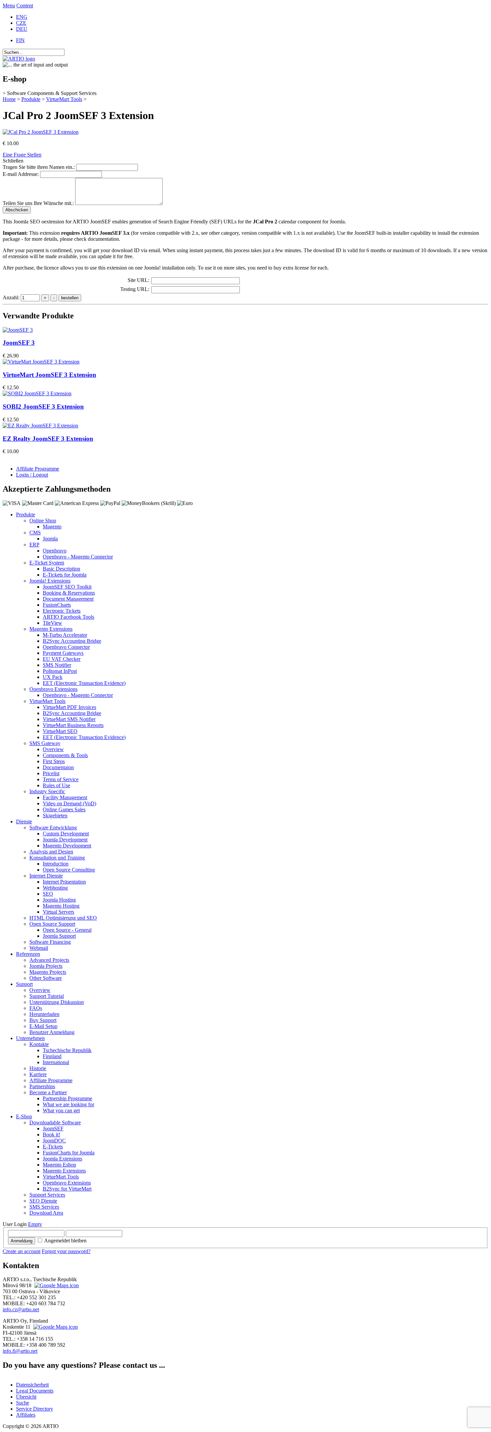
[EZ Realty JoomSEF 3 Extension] (40, 425)
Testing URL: (134, 289)
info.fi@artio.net (20, 1351)
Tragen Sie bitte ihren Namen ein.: (39, 167)
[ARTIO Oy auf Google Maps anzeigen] (55, 1327)
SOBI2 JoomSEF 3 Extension (43, 406)
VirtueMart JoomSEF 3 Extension (49, 374)
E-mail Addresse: (21, 174)
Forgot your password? (66, 1251)
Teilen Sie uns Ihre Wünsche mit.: (38, 203)
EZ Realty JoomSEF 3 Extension (48, 438)
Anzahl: (12, 297)
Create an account (21, 1251)
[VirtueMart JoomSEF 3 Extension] (41, 362)
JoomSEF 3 (19, 342)
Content (24, 5)
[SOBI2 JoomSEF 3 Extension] (37, 393)
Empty (35, 1224)
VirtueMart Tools (64, 99)
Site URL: (138, 280)
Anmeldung (21, 1240)
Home (9, 99)
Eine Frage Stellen (22, 155)
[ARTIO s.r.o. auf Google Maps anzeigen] (56, 1285)
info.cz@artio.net (21, 1309)
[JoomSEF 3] (18, 330)
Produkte (30, 99)
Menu (9, 5)
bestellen (69, 297)
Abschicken (16, 209)
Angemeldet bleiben (65, 1240)
